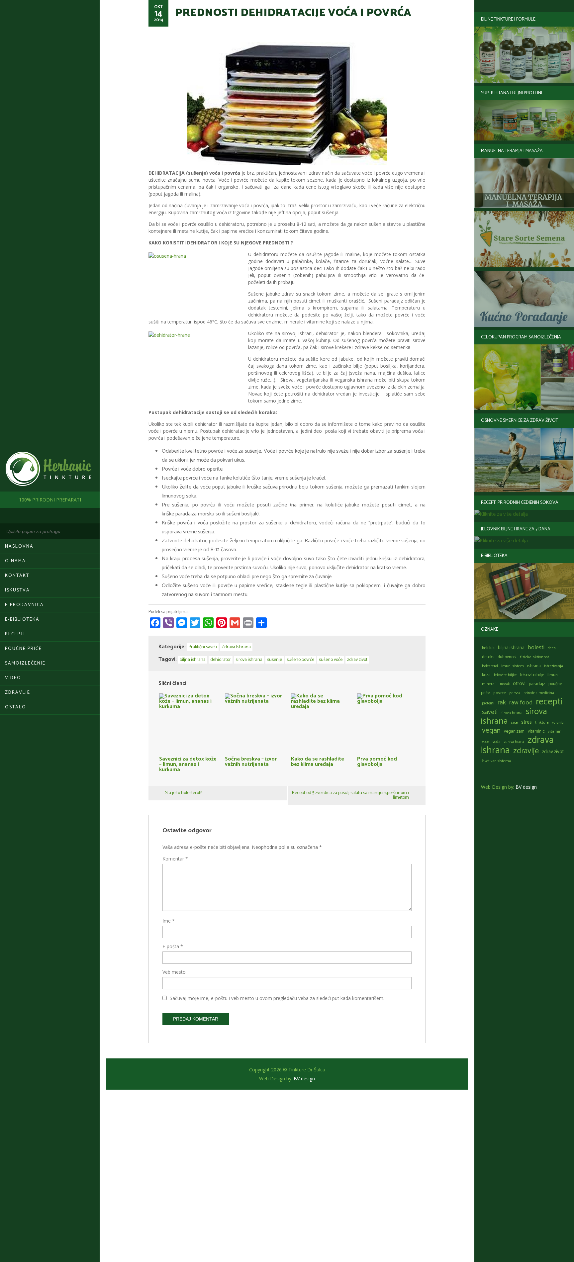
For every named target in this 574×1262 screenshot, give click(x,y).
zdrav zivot (553, 752)
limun (552, 675)
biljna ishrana (511, 648)
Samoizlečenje (25, 663)
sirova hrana (512, 713)
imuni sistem (512, 666)
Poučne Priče (23, 649)
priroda (514, 693)
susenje (274, 660)
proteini (488, 703)
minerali (489, 684)
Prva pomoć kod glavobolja (377, 761)
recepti (549, 701)
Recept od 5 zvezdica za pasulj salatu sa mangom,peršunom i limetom (350, 795)
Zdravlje (17, 692)
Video (13, 678)
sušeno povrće (300, 660)
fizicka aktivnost (534, 657)
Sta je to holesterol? (183, 793)
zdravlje (526, 751)
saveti (490, 712)
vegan (491, 730)
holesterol (490, 666)
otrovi (519, 683)
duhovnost (507, 657)
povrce (499, 692)
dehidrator (220, 660)
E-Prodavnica (24, 605)
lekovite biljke (505, 675)
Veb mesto (174, 972)
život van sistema (496, 761)
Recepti (15, 634)
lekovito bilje (532, 675)
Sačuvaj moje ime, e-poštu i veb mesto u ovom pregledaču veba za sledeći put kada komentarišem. (277, 998)
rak (502, 702)
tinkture (542, 722)
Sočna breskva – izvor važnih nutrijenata (251, 761)
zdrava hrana (514, 742)
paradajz (537, 683)
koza (486, 675)
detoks (488, 657)
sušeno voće (330, 660)
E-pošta (172, 946)
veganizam (514, 731)
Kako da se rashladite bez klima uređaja (317, 761)
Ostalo (15, 707)
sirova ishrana (249, 660)
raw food (520, 702)
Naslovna (19, 546)
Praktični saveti (203, 647)
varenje (557, 723)
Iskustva (17, 590)
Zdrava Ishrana (236, 647)
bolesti (536, 647)
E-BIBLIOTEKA (22, 619)
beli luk (488, 648)
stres (526, 722)
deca (552, 648)
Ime (168, 921)
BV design (526, 787)
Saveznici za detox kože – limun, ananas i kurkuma (188, 763)
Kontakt (17, 576)
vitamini (555, 731)
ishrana (534, 666)
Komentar (175, 859)
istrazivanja (553, 666)
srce (514, 722)
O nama (15, 561)
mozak (505, 684)
